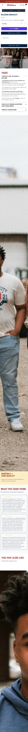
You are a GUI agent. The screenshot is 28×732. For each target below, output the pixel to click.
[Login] (23, 5)
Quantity (4, 23)
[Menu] (2, 5)
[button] (14, 37)
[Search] (21, 5)
